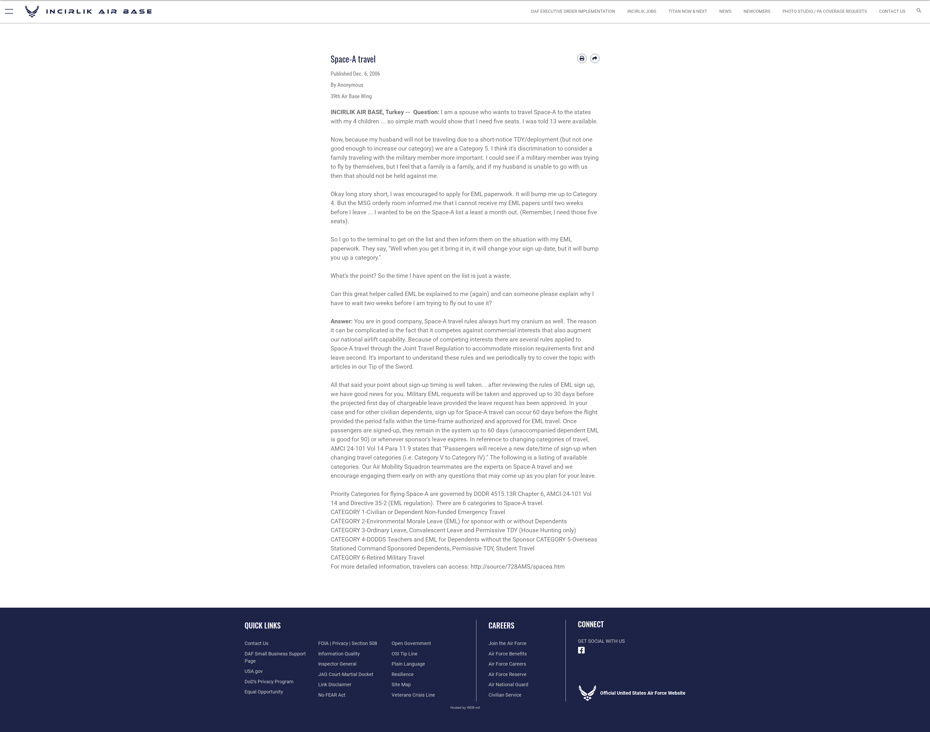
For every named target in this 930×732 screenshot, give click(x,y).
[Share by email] (595, 58)
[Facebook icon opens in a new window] (581, 650)
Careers (501, 625)
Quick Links (263, 625)
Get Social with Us (601, 641)
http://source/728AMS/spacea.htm (518, 566)
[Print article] (582, 58)
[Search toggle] (918, 11)
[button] (8, 11)
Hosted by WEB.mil (465, 707)
